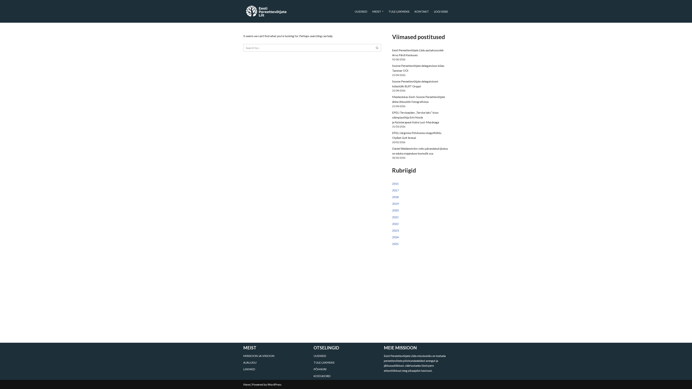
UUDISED (361, 11)
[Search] (377, 48)
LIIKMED (249, 369)
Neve (246, 384)
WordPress (274, 384)
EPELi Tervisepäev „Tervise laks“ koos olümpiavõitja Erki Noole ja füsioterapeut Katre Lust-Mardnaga (415, 117)
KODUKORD (322, 376)
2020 (395, 210)
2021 (395, 217)
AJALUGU (249, 362)
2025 (395, 243)
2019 (395, 203)
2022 (395, 223)
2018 (395, 197)
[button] (382, 11)
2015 (395, 183)
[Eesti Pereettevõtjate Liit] (266, 11)
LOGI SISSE (441, 11)
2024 (395, 237)
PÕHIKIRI (320, 369)
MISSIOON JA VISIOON (258, 355)
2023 (395, 230)
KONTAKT (421, 11)
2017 (395, 190)
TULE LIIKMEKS (399, 11)
